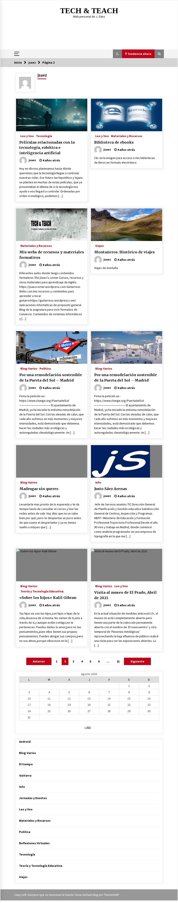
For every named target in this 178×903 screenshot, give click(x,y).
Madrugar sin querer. (39, 489)
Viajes (99, 245)
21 (118, 661)
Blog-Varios (28, 368)
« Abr (87, 727)
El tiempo (26, 764)
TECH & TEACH (89, 11)
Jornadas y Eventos (33, 798)
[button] (117, 53)
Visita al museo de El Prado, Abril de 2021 (125, 595)
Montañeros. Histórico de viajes (124, 252)
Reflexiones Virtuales (34, 843)
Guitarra (25, 775)
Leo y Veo (27, 136)
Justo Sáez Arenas (110, 489)
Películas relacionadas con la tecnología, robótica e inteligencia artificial (47, 147)
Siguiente (137, 661)
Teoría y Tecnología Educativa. (42, 591)
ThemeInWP (112, 895)
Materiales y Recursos (126, 136)
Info (98, 482)
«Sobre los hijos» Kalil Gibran (47, 597)
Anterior (39, 661)
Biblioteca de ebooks (114, 142)
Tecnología (44, 136)
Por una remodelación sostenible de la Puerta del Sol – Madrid (50, 377)
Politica (45, 368)
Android (25, 742)
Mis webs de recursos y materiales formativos (51, 255)
